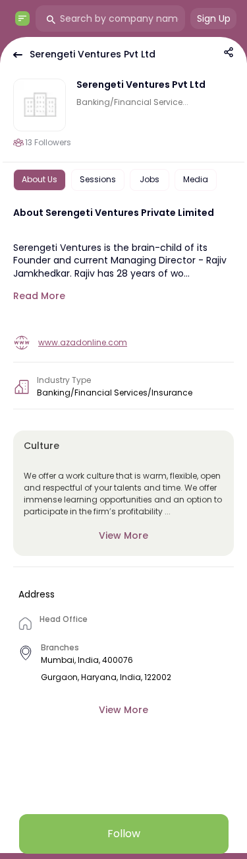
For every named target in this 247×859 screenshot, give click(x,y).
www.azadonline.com (82, 342)
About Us (39, 179)
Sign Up (214, 18)
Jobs (149, 179)
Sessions (98, 179)
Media (195, 179)
